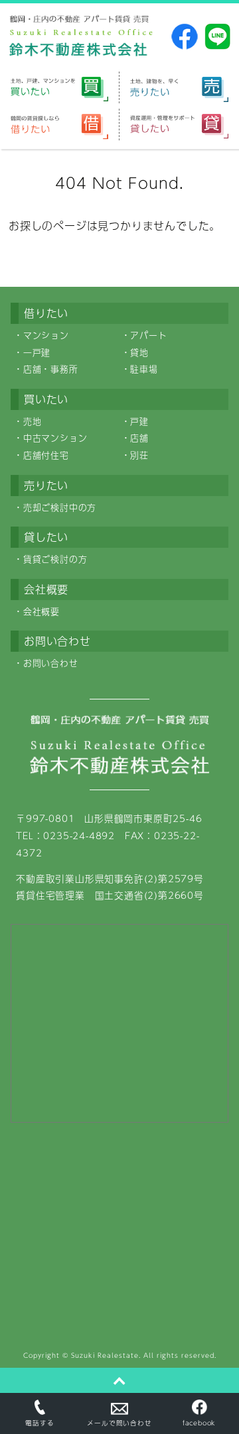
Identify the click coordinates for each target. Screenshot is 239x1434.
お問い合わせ (50, 663)
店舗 (139, 437)
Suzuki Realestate (105, 1355)
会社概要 (41, 611)
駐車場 (143, 369)
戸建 (139, 421)
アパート (148, 335)
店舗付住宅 (46, 455)
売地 (32, 421)
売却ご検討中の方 (59, 507)
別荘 (139, 455)
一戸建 (36, 352)
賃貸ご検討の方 (55, 559)
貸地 (139, 352)
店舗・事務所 (50, 369)
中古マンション (55, 437)
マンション (46, 335)
